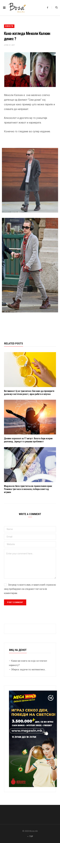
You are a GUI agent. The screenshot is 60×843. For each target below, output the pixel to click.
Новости (9, 26)
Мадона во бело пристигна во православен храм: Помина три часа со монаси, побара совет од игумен (28, 489)
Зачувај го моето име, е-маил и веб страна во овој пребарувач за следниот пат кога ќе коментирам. (30, 588)
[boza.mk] (17, 8)
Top (31, 836)
